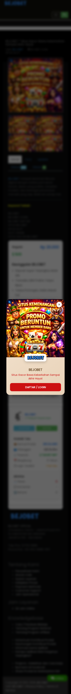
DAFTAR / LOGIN (35, 387)
